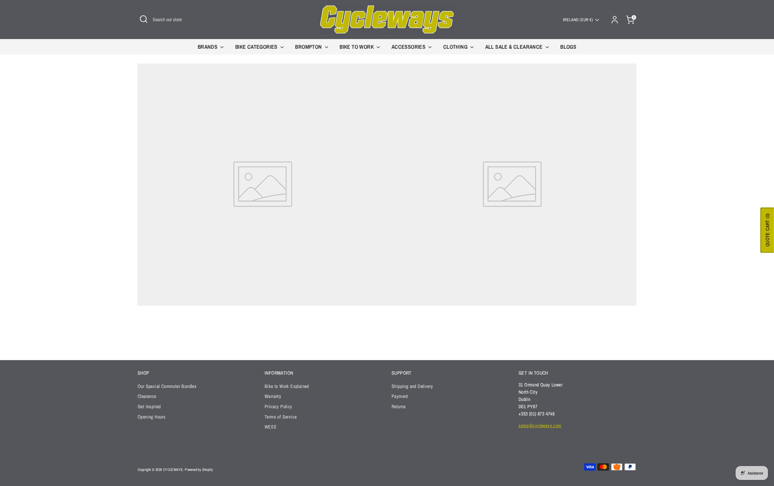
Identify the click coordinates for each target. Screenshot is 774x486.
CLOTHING (456, 47)
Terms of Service (281, 416)
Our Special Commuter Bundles (167, 386)
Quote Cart (767, 230)
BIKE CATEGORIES (257, 47)
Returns (399, 406)
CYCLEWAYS (173, 469)
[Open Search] (144, 19)
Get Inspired (149, 406)
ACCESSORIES (409, 47)
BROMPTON (309, 47)
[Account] (615, 20)
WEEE (271, 426)
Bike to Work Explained (287, 386)
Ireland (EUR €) (578, 19)
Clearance (147, 396)
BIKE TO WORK (357, 47)
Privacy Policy (278, 406)
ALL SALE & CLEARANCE (514, 47)
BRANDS (208, 47)
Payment (400, 396)
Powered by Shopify (199, 469)
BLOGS (568, 47)
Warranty (273, 396)
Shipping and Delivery (412, 386)
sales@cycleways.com (540, 425)
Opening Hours (151, 416)
